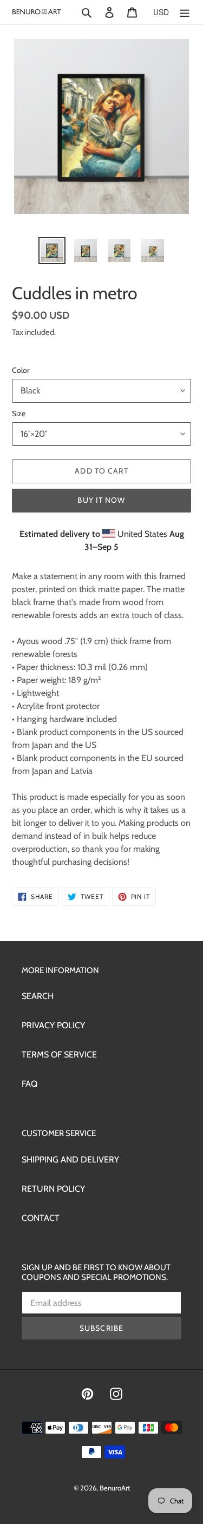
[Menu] (184, 12)
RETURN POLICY (53, 1189)
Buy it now (101, 500)
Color (20, 370)
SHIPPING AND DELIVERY (70, 1159)
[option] (52, 250)
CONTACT (41, 1218)
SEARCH (38, 996)
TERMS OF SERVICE (59, 1054)
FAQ (29, 1084)
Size (18, 413)
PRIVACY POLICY (53, 1025)
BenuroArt (115, 1487)
